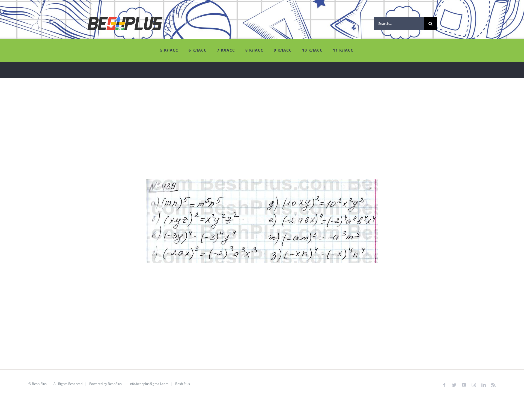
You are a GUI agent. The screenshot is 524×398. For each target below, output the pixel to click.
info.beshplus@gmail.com (148, 383)
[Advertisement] (172, 141)
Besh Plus (39, 383)
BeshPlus (115, 383)
